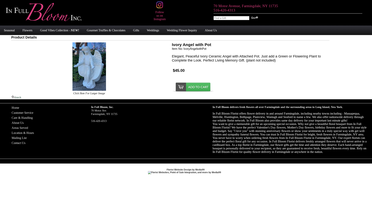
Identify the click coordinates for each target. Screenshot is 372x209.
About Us (18, 122)
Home (15, 107)
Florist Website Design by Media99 (186, 169)
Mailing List (19, 138)
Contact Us (18, 143)
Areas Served (20, 127)
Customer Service (22, 112)
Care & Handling (22, 117)
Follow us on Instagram (160, 15)
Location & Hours (23, 132)
